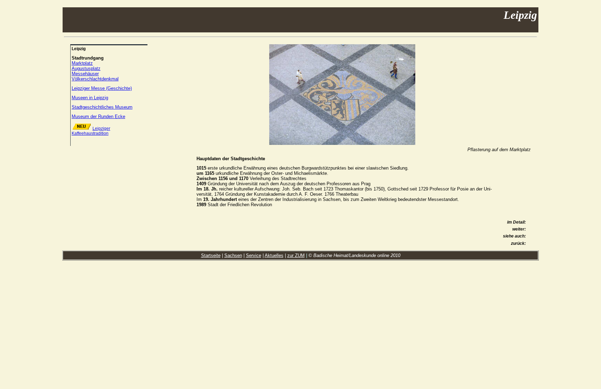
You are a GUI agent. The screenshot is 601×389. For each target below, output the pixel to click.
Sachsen (233, 255)
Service (253, 255)
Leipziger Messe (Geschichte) (102, 88)
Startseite (211, 255)
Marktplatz (82, 63)
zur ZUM (296, 255)
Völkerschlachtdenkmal (95, 78)
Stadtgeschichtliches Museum (102, 107)
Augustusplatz (86, 68)
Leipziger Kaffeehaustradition (91, 131)
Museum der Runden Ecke (98, 116)
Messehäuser (85, 73)
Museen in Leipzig (90, 97)
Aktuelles (274, 255)
